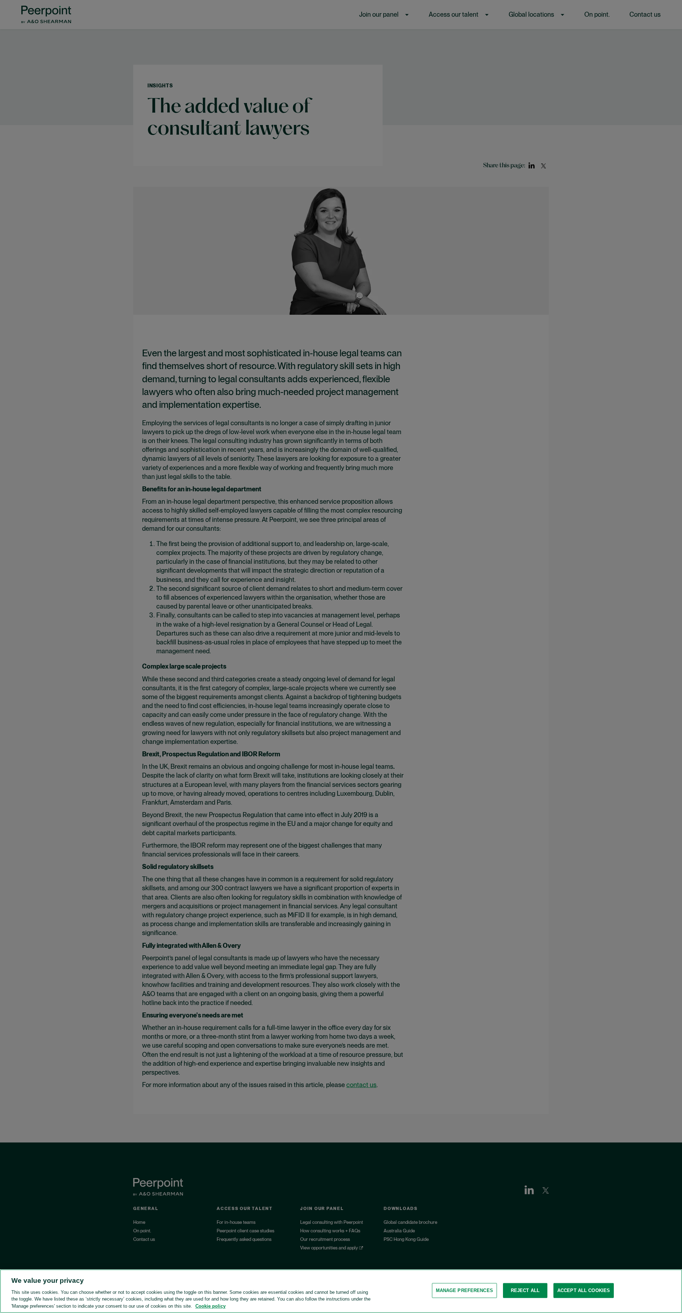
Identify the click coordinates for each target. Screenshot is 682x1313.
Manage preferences (464, 1290)
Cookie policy (210, 1305)
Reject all (525, 1290)
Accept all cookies (583, 1290)
